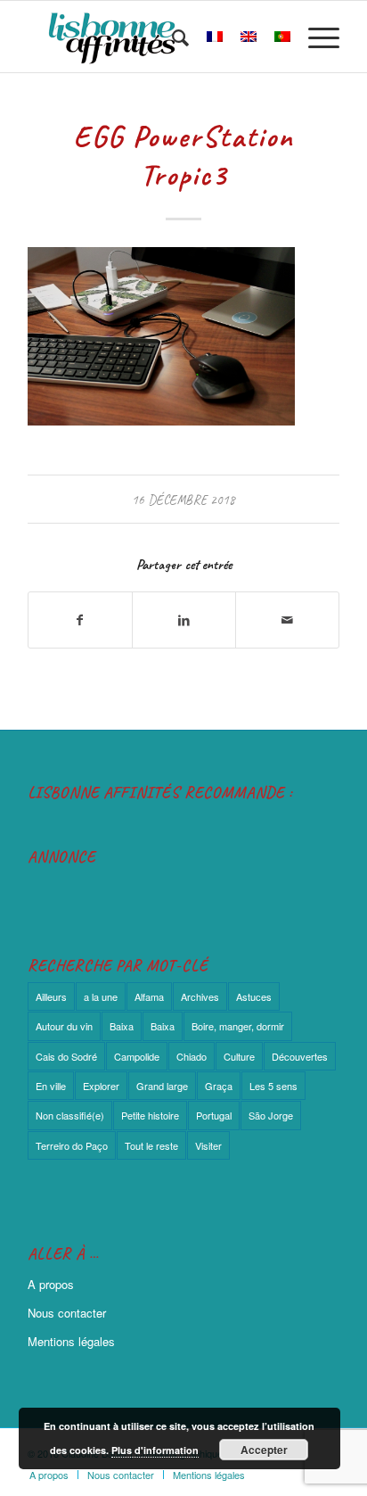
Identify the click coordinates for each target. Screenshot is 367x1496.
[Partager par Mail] (287, 620)
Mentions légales (71, 1341)
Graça (218, 1086)
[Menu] (314, 36)
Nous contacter (67, 1312)
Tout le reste (151, 1145)
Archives (200, 996)
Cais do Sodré (66, 1056)
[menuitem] (171, 36)
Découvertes (300, 1056)
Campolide (136, 1056)
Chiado (191, 1056)
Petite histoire (150, 1115)
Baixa (122, 1026)
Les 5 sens (273, 1086)
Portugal (214, 1115)
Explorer (101, 1086)
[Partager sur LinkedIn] (184, 620)
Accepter (264, 1450)
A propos (51, 1284)
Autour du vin (64, 1026)
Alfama (149, 996)
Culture (239, 1056)
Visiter (208, 1145)
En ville (51, 1086)
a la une (101, 996)
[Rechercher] (171, 36)
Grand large (162, 1086)
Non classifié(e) (70, 1115)
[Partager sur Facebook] (80, 620)
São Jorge (271, 1115)
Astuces (254, 996)
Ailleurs (51, 996)
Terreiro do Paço (72, 1145)
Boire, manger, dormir (238, 1026)
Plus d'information (155, 1450)
